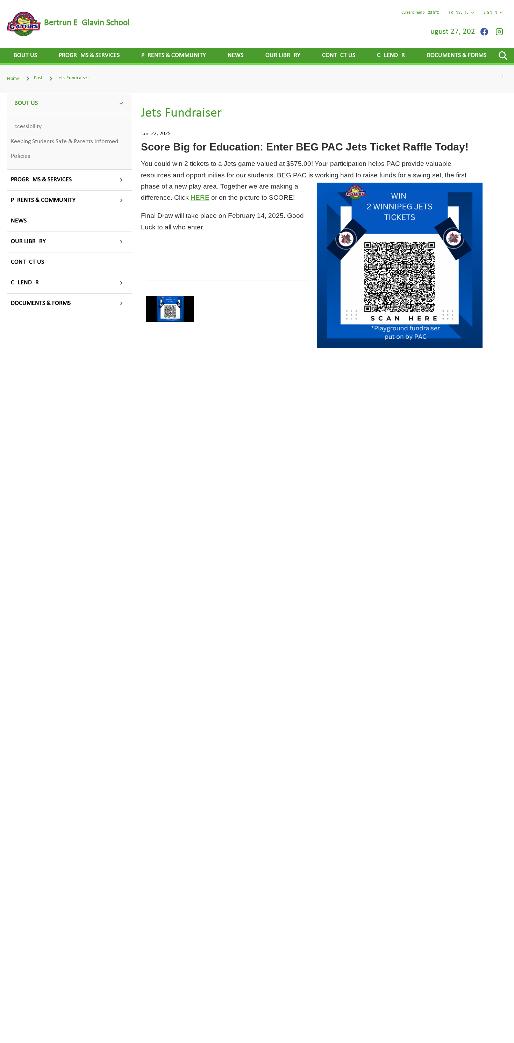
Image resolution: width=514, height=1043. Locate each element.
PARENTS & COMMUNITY (173, 55)
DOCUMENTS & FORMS (456, 55)
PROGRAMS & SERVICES (89, 55)
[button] (503, 55)
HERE (200, 197)
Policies (20, 156)
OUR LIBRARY (282, 55)
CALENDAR (391, 55)
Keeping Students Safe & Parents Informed (64, 141)
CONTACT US (338, 55)
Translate (459, 12)
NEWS (235, 55)
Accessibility (26, 126)
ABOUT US (23, 55)
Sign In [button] (490, 12)
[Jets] (170, 309)
